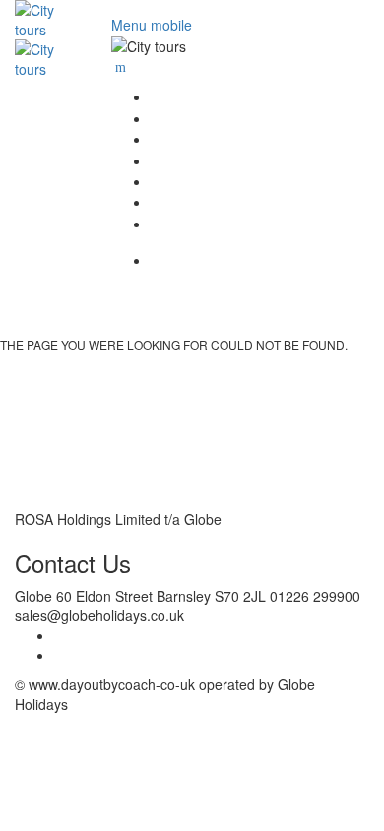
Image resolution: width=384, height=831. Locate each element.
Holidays (329, 223)
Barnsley (328, 139)
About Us (326, 118)
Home (339, 96)
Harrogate (324, 160)
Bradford (328, 181)
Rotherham (321, 202)
